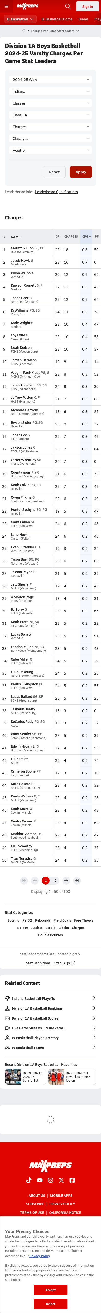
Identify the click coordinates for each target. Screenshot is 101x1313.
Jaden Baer (19, 297)
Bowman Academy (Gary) (28, 476)
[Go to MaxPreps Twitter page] (61, 1180)
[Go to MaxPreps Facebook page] (72, 1180)
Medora (16, 289)
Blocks (63, 927)
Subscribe (35, 1204)
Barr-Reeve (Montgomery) (28, 650)
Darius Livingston (24, 683)
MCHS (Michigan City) (25, 376)
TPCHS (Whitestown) (25, 451)
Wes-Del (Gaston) (22, 551)
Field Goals (62, 920)
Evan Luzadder (22, 546)
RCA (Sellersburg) (22, 252)
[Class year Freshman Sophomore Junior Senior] (50, 138)
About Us (37, 1195)
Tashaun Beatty (23, 708)
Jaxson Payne (21, 571)
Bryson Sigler (21, 422)
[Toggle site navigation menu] (6, 6)
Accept (50, 1289)
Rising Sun (18, 314)
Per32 (27, 920)
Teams (83, 18)
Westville (17, 277)
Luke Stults (19, 758)
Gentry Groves (22, 821)
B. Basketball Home (56, 18)
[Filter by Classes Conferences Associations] (50, 103)
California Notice (65, 1212)
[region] (50, 1264)
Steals (50, 927)
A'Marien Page (22, 596)
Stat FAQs (62, 963)
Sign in (87, 6)
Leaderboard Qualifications (56, 192)
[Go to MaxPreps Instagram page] (50, 1180)
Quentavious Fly (23, 472)
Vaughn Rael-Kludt (25, 372)
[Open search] (68, 6)
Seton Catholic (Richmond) (28, 738)
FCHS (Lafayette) (22, 526)
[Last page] (77, 881)
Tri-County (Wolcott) (24, 626)
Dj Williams (19, 310)
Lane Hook (19, 534)
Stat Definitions (38, 963)
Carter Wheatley (23, 459)
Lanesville (17, 576)
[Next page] (66, 881)
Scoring (13, 920)
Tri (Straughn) (20, 439)
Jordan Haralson (24, 360)
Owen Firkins (21, 497)
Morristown (18, 264)
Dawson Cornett (23, 285)
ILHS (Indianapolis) (23, 389)
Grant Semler (21, 733)
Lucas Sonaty (21, 634)
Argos (15, 763)
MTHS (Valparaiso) (23, 588)
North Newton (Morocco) (27, 414)
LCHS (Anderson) (22, 364)
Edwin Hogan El (23, 746)
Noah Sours (20, 808)
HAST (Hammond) (23, 401)
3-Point (22, 927)
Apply (81, 171)
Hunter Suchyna (23, 509)
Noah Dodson (21, 347)
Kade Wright (20, 322)
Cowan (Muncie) (22, 812)
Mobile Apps (61, 1195)
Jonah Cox (19, 434)
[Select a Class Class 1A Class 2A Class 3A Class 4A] (50, 115)
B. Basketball (17, 18)
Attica (15, 725)
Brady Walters (22, 796)
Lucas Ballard (21, 696)
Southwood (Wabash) (25, 837)
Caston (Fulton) (21, 538)
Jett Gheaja (20, 584)
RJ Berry (17, 609)
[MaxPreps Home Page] (24, 31)
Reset (54, 171)
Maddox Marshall (24, 833)
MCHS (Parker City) (23, 463)
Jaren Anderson (23, 385)
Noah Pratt (19, 621)
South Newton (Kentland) (28, 501)
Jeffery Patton (22, 397)
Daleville (16, 426)
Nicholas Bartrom (24, 409)
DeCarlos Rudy (22, 721)
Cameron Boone (23, 771)
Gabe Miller (20, 659)
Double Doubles (50, 935)
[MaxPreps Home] (28, 6)
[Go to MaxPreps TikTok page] (29, 1180)
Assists (37, 927)
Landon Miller (22, 646)
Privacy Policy (62, 1204)
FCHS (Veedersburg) (24, 351)
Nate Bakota (20, 783)
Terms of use (32, 1212)
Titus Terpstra (21, 858)
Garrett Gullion (22, 247)
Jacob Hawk (20, 260)
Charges (78, 927)
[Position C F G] (50, 150)
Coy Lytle (18, 334)
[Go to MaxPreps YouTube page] (40, 1180)
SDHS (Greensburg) (24, 700)
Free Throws (83, 920)
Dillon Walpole (22, 272)
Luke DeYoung (22, 671)
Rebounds (43, 920)
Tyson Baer (19, 559)
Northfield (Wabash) (24, 302)
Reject (50, 1303)
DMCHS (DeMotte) (23, 862)
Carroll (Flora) (20, 339)
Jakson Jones (21, 447)
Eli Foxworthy (21, 845)
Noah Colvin (20, 484)
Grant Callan (20, 521)
